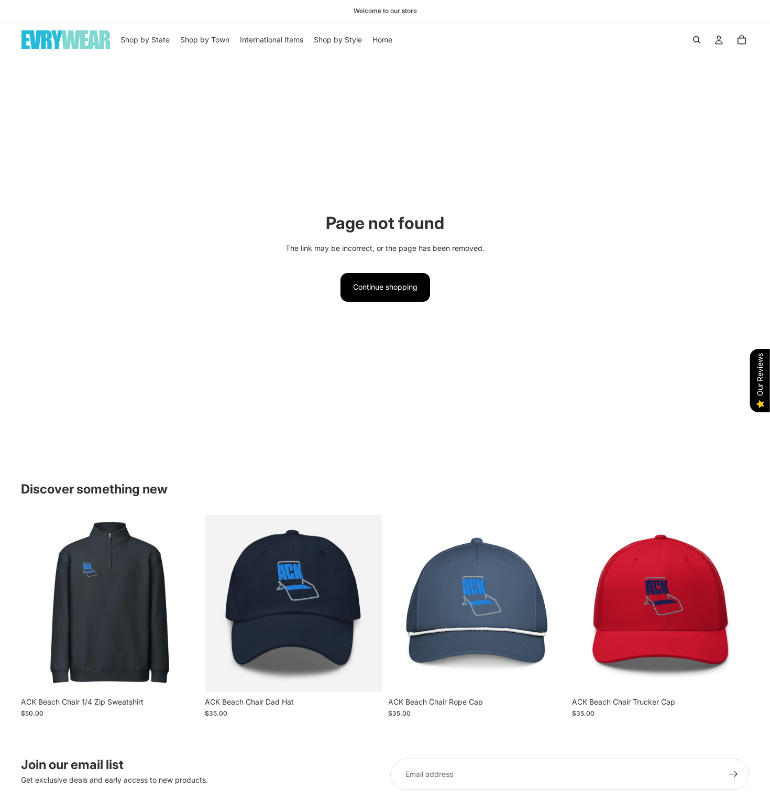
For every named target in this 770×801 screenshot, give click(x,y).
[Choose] (182, 675)
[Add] (549, 675)
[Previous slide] (36, 603)
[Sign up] (733, 774)
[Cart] (741, 39)
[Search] (696, 39)
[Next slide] (183, 603)
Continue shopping (385, 286)
